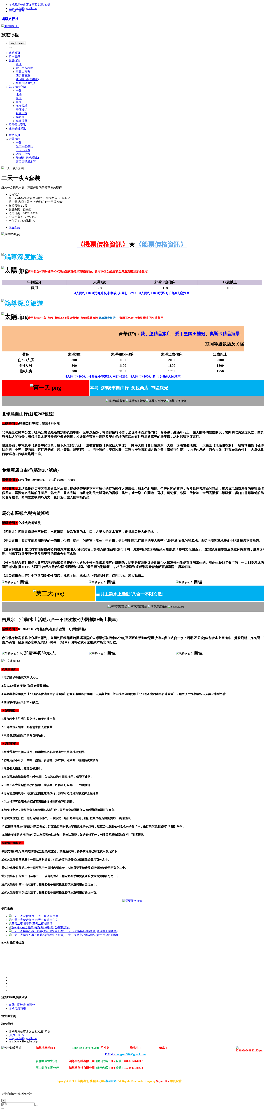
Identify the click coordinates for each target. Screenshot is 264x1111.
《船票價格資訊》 (161, 244)
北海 (19, 94)
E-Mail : (125, 1054)
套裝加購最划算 (26, 83)
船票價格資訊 (17, 124)
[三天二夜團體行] (20, 923)
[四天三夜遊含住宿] (22, 919)
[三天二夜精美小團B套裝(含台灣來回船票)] (37, 931)
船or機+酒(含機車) (27, 79)
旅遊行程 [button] (14, 60)
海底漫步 (21, 109)
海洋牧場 (21, 105)
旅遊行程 (14, 138)
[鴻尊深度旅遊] (132, 900)
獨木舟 (20, 117)
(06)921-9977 (16, 11)
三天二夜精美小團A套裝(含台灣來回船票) (91, 934)
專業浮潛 (21, 120)
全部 (19, 64)
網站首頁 (14, 52)
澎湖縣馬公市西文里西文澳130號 (29, 4)
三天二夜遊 (23, 71)
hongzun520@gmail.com (23, 8)
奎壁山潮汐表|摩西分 (22, 1004)
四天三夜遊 (23, 75)
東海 (19, 98)
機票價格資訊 (17, 128)
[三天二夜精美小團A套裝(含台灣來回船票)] (37, 934)
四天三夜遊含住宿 (46, 919)
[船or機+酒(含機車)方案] (25, 927)
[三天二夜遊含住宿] (22, 916)
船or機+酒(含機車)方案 (55, 927)
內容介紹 (14, 227)
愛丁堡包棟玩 (24, 67)
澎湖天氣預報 (17, 1008)
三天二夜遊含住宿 (46, 916)
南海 (19, 101)
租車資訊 (14, 56)
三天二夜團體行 (42, 923)
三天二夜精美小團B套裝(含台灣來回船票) (91, 931)
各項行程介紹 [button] (17, 86)
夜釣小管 (21, 113)
